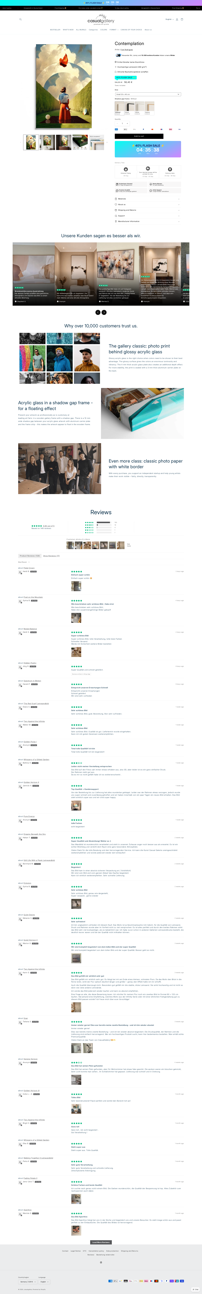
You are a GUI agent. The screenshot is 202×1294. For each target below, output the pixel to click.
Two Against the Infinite (34, 721)
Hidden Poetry (30, 663)
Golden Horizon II (31, 782)
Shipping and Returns (129, 1251)
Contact (65, 1251)
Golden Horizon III (31, 1091)
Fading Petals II (30, 1178)
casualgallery (28, 1289)
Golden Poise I (30, 742)
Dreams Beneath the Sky (35, 834)
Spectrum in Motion (32, 681)
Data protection (112, 1251)
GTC (84, 1251)
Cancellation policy (96, 1251)
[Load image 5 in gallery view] (96, 142)
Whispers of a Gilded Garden (36, 759)
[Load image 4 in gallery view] (80, 142)
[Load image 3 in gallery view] (63, 142)
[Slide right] (107, 142)
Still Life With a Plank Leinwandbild (39, 860)
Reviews (91, 1255)
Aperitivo (28, 1210)
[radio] (119, 108)
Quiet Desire (29, 915)
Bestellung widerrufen (105, 1255)
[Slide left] (20, 142)
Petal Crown (29, 568)
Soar (26, 1018)
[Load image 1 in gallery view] (31, 142)
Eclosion (27, 883)
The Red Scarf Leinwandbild (36, 704)
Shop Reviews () (51, 556)
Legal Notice (76, 1251)
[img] (43, 526)
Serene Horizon (31, 1059)
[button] (20, 19)
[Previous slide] (97, 312)
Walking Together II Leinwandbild (38, 1158)
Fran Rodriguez (127, 50)
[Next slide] (104, 312)
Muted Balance (30, 629)
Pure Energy (29, 816)
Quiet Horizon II (30, 940)
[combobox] (148, 94)
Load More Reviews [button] (101, 1242)
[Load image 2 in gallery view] (47, 142)
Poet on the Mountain (33, 597)
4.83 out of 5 (48, 526)
